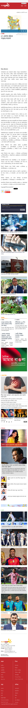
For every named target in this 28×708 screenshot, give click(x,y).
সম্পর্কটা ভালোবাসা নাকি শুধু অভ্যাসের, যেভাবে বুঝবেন (11, 398)
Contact (16, 702)
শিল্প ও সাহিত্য (18, 670)
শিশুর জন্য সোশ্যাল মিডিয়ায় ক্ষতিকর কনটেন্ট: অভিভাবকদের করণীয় (14, 406)
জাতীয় (3, 33)
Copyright (3, 704)
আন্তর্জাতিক (3, 672)
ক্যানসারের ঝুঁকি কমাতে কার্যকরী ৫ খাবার (9, 400)
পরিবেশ (16, 693)
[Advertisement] (14, 54)
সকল (25, 6)
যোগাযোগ (17, 688)
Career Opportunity (19, 679)
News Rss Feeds (4, 702)
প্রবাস (2, 674)
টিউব (16, 695)
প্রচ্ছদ (22, 6)
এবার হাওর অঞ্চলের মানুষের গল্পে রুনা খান (16, 496)
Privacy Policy (18, 677)
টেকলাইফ (17, 674)
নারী (2, 695)
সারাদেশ (2, 667)
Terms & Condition (5, 700)
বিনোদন (3, 428)
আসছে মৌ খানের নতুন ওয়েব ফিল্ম (15, 490)
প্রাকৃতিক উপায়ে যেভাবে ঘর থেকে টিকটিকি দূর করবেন (11, 408)
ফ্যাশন (2, 688)
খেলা (3, 510)
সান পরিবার (17, 700)
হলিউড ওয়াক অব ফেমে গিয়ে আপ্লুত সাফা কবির (16, 478)
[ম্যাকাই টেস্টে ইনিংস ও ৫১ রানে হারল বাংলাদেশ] (14, 520)
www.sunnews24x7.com (10, 652)
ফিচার (2, 690)
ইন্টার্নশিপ (17, 690)
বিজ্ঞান (2, 677)
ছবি (15, 698)
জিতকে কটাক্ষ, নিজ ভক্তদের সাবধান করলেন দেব (17, 484)
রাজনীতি (2, 670)
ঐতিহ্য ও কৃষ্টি (17, 672)
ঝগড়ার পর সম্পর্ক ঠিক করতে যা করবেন (8, 402)
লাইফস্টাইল (4, 375)
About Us (3, 679)
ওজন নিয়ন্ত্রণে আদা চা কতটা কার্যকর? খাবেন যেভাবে (11, 404)
